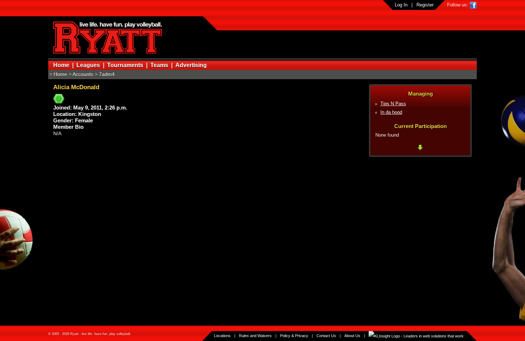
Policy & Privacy (294, 336)
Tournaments (125, 65)
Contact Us (326, 336)
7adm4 (107, 74)
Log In (401, 4)
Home (61, 65)
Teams (159, 65)
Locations (222, 336)
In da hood (391, 112)
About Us (352, 336)
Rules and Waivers (255, 336)
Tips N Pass (393, 103)
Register (425, 4)
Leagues (88, 65)
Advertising (191, 65)
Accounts (82, 74)
